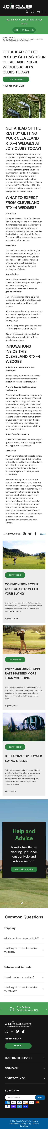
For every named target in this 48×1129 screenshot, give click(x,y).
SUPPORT (18, 1045)
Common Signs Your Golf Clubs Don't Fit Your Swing (21, 589)
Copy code (29, 30)
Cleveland (10, 176)
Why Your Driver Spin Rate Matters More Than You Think (22, 673)
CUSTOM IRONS (16, 79)
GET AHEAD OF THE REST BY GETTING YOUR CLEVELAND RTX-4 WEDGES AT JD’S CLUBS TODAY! (22, 40)
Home (5, 37)
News (11, 37)
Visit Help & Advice (24, 869)
